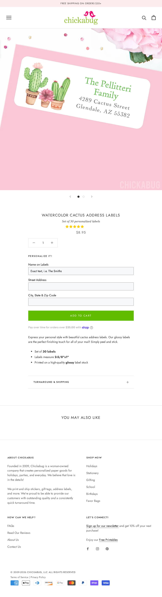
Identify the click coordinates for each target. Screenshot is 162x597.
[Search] (144, 17)
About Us (13, 540)
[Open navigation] (8, 17)
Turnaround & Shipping (51, 382)
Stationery (92, 473)
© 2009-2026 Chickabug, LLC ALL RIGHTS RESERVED (43, 572)
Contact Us (14, 547)
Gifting (90, 480)
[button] (75, 226)
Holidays (91, 466)
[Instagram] (97, 548)
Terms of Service (19, 577)
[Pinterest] (107, 548)
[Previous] (70, 197)
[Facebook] (87, 548)
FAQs (10, 526)
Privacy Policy (38, 577)
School (90, 487)
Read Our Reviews (18, 533)
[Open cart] (154, 17)
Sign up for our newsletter (102, 526)
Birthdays (92, 494)
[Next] (91, 197)
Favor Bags (93, 501)
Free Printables (108, 540)
